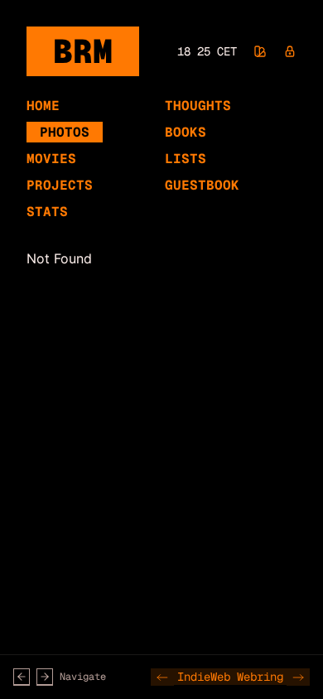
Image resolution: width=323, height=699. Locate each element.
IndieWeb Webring (230, 676)
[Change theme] (260, 51)
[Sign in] (289, 51)
